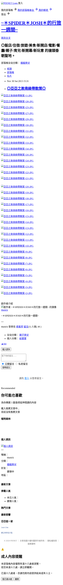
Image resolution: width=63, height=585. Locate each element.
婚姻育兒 (25, 63)
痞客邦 (19, 326)
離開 (17, 579)
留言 (26, 326)
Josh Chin (4, 527)
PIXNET (13, 541)
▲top (3, 343)
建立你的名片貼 (6, 533)
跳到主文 (6, 38)
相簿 (9, 69)
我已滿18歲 (7, 579)
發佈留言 (6, 367)
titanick (4, 310)
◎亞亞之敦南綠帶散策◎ (26, 88)
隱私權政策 (52, 541)
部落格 (10, 72)
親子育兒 (24, 335)
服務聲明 (31, 544)
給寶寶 (22, 338)
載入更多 (6, 349)
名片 (9, 76)
